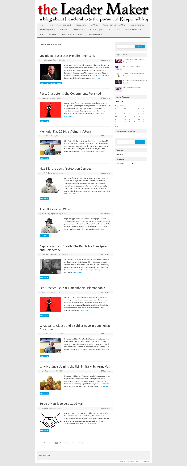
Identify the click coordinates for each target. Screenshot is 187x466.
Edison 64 (63, 29)
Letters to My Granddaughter (72, 34)
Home (41, 25)
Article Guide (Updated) (133, 29)
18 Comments (105, 408)
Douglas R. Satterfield (49, 60)
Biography (52, 34)
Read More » (97, 78)
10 (116, 116)
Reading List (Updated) (47, 29)
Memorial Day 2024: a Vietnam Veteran (66, 131)
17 (116, 119)
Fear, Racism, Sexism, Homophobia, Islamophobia (72, 287)
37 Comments (105, 371)
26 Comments (105, 173)
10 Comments (105, 60)
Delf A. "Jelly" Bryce (48, 173)
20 (129, 119)
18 (120, 119)
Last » (80, 443)
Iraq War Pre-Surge (95, 34)
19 (125, 119)
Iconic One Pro (124, 461)
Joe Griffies (45, 136)
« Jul (116, 126)
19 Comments (105, 214)
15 (139, 116)
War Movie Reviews (137, 25)
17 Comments (105, 98)
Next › (73, 443)
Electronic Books (78, 29)
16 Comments (105, 292)
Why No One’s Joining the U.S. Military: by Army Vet (75, 366)
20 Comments (105, 136)
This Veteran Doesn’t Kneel (131, 66)
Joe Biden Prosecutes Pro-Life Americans (67, 55)
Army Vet (45, 371)
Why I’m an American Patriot (132, 87)
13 (129, 116)
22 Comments (105, 334)
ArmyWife (45, 408)
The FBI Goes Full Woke (55, 209)
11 (120, 116)
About (41, 34)
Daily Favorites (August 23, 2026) (60, 25)
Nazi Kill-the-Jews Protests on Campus (65, 168)
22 (139, 119)
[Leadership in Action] (93, 22)
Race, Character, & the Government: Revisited (70, 93)
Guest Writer (44, 83)
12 (125, 116)
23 (143, 119)
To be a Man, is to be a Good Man (62, 403)
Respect (52, 83)
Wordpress (146, 461)
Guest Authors (114, 29)
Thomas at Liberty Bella (49, 254)
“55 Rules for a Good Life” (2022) (87, 25)
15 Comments (105, 254)
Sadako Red (45, 98)
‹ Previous (46, 443)
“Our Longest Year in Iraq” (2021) (114, 25)
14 (134, 116)
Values (59, 83)
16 (143, 116)
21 (134, 119)
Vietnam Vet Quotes (97, 29)
